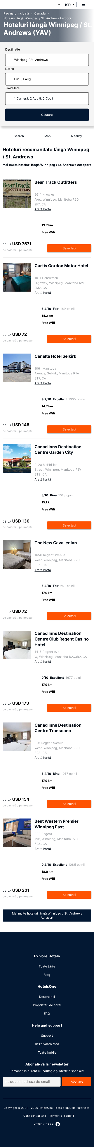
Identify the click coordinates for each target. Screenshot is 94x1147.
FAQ (47, 1013)
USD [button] (67, 5)
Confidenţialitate (34, 1115)
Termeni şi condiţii (61, 1115)
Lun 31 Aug (22, 79)
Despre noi (47, 996)
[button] (53, 5)
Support (47, 1035)
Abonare (77, 1081)
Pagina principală (16, 13)
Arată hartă (43, 209)
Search (19, 136)
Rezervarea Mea (47, 1044)
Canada (40, 13)
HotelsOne (46, 1107)
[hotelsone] (19, 4)
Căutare (47, 114)
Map (47, 136)
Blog (47, 974)
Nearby (76, 136)
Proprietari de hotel (47, 1005)
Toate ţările (47, 966)
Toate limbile (47, 1052)
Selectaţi (69, 248)
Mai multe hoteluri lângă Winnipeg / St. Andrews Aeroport (47, 165)
